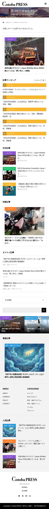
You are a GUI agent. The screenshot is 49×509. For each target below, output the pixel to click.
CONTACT (6, 404)
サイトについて (24, 484)
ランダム (30, 407)
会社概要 (24, 491)
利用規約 (24, 487)
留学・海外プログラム (10, 265)
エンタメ (5, 277)
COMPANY (6, 397)
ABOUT (5, 393)
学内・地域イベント (33, 404)
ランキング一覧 (39, 80)
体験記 (5, 289)
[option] (12, 324)
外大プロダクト (32, 397)
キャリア (30, 393)
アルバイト (30, 410)
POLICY (5, 400)
